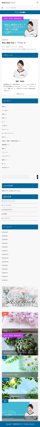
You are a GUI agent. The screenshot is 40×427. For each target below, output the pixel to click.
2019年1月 (5, 250)
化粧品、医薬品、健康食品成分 (13, 18)
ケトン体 (4, 110)
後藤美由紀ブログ (18, 424)
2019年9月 (5, 232)
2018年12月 (5, 254)
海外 (3, 137)
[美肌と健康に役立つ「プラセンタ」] (20, 27)
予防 (3, 114)
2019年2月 (5, 247)
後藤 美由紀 (20, 81)
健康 (3, 160)
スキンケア (5, 156)
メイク (3, 152)
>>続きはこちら (20, 94)
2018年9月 (5, 265)
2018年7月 (5, 273)
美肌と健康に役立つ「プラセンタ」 (14, 43)
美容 (3, 118)
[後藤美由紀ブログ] (17, 3)
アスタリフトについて (9, 201)
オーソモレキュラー (7, 133)
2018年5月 (5, 280)
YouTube (4, 167)
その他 (3, 125)
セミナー (4, 129)
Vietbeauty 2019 (7, 209)
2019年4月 (5, 239)
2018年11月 (5, 258)
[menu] (37, 2)
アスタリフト (6, 218)
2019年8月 (5, 236)
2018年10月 (5, 261)
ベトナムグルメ (7, 205)
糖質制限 (4, 144)
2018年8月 (5, 269)
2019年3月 (5, 243)
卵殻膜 (5, 214)
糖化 (3, 106)
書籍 (3, 148)
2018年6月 (5, 276)
